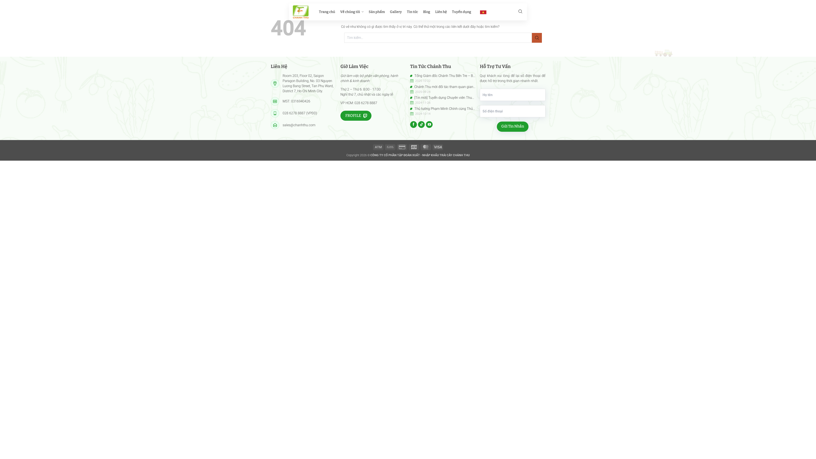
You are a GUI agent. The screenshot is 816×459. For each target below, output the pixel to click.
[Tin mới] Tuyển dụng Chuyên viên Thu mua (441, 98)
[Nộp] (537, 38)
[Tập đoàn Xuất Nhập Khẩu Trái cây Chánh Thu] (300, 12)
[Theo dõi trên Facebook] (413, 124)
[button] (520, 11)
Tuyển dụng (461, 12)
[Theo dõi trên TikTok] (421, 124)
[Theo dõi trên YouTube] (429, 124)
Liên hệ (441, 12)
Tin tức (412, 12)
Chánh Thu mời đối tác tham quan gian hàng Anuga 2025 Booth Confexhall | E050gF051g (441, 87)
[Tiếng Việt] (483, 12)
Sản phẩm (377, 12)
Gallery (396, 12)
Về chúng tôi (350, 12)
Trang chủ (327, 12)
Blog (426, 12)
